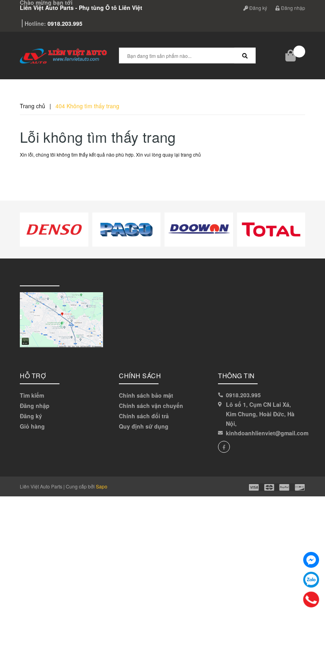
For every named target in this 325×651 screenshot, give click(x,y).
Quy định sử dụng (143, 426)
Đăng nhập (35, 406)
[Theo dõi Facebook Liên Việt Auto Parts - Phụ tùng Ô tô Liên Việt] (224, 447)
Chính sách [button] (140, 375)
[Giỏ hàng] (291, 55)
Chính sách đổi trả (144, 416)
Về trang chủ (46, 173)
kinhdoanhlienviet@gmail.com (267, 433)
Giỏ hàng (32, 426)
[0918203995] (311, 599)
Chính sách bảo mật (146, 395)
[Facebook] (311, 560)
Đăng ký (31, 416)
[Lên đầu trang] (309, 627)
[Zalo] (311, 580)
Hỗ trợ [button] (33, 375)
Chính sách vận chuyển (151, 406)
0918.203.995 (243, 395)
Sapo (101, 486)
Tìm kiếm (32, 395)
